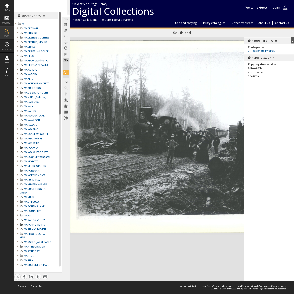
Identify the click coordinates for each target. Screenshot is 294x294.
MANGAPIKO (31, 129)
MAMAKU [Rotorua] (35, 97)
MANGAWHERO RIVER (36, 152)
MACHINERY (30, 33)
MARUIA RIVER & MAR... (37, 265)
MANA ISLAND (32, 102)
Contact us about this (66, 112)
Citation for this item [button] (66, 118)
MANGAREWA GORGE (36, 134)
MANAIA (28, 106)
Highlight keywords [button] (66, 94)
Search (7, 36)
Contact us (282, 23)
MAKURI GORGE (33, 88)
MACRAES (29, 46)
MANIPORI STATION (35, 166)
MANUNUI (29, 197)
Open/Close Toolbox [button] (68, 7)
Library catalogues (213, 23)
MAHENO (29, 56)
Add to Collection (66, 106)
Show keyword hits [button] (66, 88)
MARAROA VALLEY (34, 220)
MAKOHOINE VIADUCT (36, 83)
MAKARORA (31, 74)
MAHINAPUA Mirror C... (37, 60)
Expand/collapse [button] (292, 40)
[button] (66, 72)
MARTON (29, 255)
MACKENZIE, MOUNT (35, 42)
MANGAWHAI (31, 147)
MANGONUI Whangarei (37, 157)
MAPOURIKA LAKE (34, 206)
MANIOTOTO (31, 161)
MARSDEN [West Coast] (37, 242)
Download (66, 100)
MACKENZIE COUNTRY (36, 37)
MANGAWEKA (31, 143)
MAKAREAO (30, 69)
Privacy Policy (23, 286)
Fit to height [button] (66, 42)
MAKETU (29, 79)
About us (264, 23)
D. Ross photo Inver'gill (261, 50)
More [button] (6, 75)
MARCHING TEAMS (34, 224)
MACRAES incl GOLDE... (37, 51)
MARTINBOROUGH (34, 246)
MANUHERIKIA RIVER (35, 184)
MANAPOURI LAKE (34, 115)
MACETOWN (31, 28)
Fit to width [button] (66, 36)
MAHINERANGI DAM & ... (37, 65)
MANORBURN (31, 170)
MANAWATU (30, 124)
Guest (263, 7)
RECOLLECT (214, 288)
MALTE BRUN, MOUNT (36, 92)
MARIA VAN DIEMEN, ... (36, 229)
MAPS (27, 215)
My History (7, 49)
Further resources (241, 23)
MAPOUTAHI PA (32, 211)
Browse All (7, 23)
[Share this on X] (17, 274)
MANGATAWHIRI (33, 138)
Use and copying (186, 23)
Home (7, 10)
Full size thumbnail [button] (66, 24)
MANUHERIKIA (32, 180)
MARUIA (28, 260)
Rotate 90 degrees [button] (66, 48)
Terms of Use (36, 286)
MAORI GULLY (31, 201)
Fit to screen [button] (66, 30)
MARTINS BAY (32, 251)
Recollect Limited (251, 288)
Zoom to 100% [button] (66, 54)
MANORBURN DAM (34, 175)
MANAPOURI (31, 111)
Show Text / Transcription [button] (66, 82)
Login (7, 62)
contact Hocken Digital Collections (242, 286)
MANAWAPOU (32, 120)
